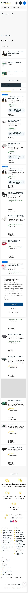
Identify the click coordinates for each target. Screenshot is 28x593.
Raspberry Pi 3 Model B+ (14, 62)
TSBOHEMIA (19, 584)
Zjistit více (6, 299)
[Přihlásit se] (16, 3)
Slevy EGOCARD (6, 542)
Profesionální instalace (19, 554)
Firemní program (7, 544)
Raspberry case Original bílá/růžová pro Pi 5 (14, 241)
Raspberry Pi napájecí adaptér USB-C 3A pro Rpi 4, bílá (15, 264)
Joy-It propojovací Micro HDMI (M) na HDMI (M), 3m (15, 97)
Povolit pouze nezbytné (14, 312)
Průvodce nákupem (7, 530)
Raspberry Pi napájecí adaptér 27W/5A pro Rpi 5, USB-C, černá (16, 192)
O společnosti (6, 560)
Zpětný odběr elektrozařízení (19, 541)
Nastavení (13, 308)
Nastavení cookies (7, 574)
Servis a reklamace (7, 535)
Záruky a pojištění (20, 534)
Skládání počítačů (20, 536)
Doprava (18, 530)
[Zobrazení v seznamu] (23, 85)
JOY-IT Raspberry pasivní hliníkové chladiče (14, 121)
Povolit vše (13, 304)
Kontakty (5, 564)
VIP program (6, 550)
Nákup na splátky (20, 532)
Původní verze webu (7, 546)
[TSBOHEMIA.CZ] (5, 3)
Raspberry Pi (8, 35)
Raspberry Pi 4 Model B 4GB (15, 72)
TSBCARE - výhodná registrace (21, 547)
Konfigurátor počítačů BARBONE (20, 544)
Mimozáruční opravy (21, 538)
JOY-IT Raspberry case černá (15, 447)
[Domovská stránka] (1, 35)
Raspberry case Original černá (15, 334)
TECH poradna (6, 548)
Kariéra (4, 566)
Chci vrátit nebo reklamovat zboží (7, 538)
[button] (16, 105)
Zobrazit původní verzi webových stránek (14, 588)
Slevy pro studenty (7, 540)
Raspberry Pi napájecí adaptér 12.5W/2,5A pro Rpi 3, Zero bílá (16, 216)
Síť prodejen (6, 562)
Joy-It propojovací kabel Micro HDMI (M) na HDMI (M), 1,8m (15, 169)
